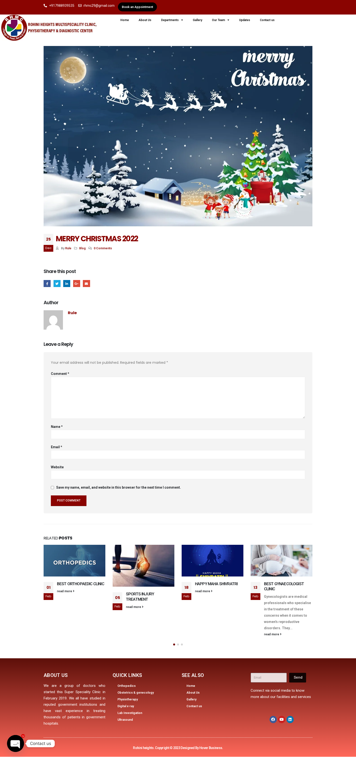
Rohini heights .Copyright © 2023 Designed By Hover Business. (178, 748)
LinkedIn (66, 283)
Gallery (197, 20)
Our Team (218, 20)
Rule (68, 248)
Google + (76, 283)
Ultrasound (125, 719)
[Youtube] (281, 719)
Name (57, 427)
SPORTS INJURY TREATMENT (140, 596)
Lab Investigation (129, 713)
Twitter (57, 283)
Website (57, 467)
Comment (60, 374)
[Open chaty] (15, 743)
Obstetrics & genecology (135, 692)
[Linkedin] (290, 719)
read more (65, 591)
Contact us (267, 20)
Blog (82, 248)
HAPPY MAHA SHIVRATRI (216, 583)
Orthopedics (126, 686)
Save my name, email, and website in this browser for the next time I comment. (118, 487)
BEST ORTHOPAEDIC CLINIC (80, 583)
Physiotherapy (127, 699)
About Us (145, 20)
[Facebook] (273, 719)
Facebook (47, 283)
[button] (174, 644)
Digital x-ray (125, 706)
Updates (244, 20)
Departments (170, 20)
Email (86, 283)
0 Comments (103, 248)
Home (124, 20)
